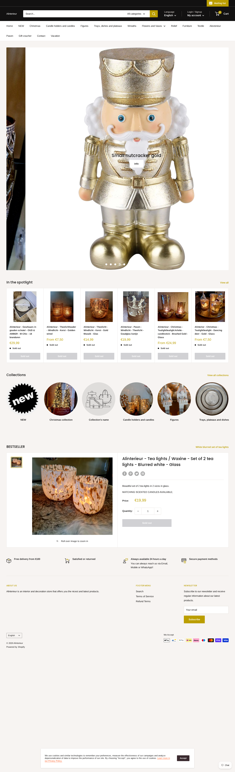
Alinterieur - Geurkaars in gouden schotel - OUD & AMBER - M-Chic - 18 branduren (23, 332)
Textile (200, 26)
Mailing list (220, 3)
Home (9, 26)
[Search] (154, 13)
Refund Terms (143, 601)
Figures (84, 26)
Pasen (9, 35)
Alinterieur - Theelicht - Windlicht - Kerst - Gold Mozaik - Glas (96, 330)
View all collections (218, 375)
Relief (174, 26)
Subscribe (194, 619)
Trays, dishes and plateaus (108, 26)
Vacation (55, 35)
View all (224, 282)
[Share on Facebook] (124, 473)
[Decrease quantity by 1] (138, 511)
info (117, 163)
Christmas (35, 26)
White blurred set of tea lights (212, 447)
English (11, 635)
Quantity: (127, 511)
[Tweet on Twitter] (136, 473)
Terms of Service (145, 596)
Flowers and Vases (152, 26)
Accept (183, 758)
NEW (21, 26)
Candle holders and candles (60, 26)
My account (194, 15)
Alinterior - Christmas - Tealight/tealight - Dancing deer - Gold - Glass (208, 330)
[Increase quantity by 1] (157, 511)
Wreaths (132, 26)
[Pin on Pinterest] (130, 473)
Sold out (25, 356)
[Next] (228, 325)
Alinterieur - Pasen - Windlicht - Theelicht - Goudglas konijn (132, 330)
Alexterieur (215, 26)
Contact (41, 35)
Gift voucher (25, 35)
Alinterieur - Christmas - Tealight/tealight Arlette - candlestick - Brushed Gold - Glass (173, 332)
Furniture (187, 26)
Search (139, 591)
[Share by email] (143, 473)
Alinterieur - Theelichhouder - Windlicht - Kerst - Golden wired (61, 330)
